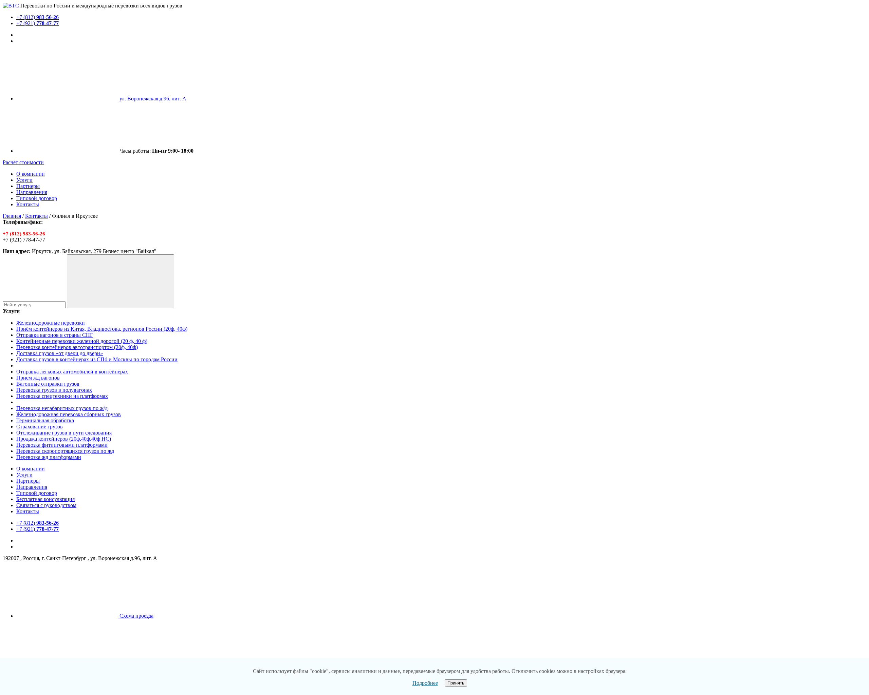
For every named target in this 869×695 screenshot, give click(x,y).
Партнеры (28, 186)
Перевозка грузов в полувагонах (54, 390)
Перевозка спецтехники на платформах (62, 396)
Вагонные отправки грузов (47, 384)
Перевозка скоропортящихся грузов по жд (65, 451)
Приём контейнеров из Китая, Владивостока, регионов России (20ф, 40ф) (101, 329)
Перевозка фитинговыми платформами (62, 445)
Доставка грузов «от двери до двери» (59, 353)
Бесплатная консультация (45, 499)
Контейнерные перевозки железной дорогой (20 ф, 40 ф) (81, 341)
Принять (455, 683)
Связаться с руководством (46, 505)
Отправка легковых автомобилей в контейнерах (72, 371)
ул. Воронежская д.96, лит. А (152, 98)
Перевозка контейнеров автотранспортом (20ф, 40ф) (77, 347)
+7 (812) (37, 17)
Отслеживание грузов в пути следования (64, 433)
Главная (12, 216)
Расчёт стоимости (23, 162)
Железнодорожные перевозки (50, 323)
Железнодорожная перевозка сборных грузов (68, 414)
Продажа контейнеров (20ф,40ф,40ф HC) (63, 439)
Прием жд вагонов (38, 378)
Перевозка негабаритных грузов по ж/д (62, 408)
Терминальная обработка (45, 420)
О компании (30, 174)
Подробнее (425, 683)
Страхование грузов (39, 426)
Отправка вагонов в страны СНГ (54, 335)
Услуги (24, 180)
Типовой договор (36, 198)
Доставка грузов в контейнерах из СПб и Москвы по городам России (97, 359)
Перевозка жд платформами (48, 457)
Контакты (27, 204)
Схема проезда (135, 616)
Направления (31, 192)
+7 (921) (37, 23)
